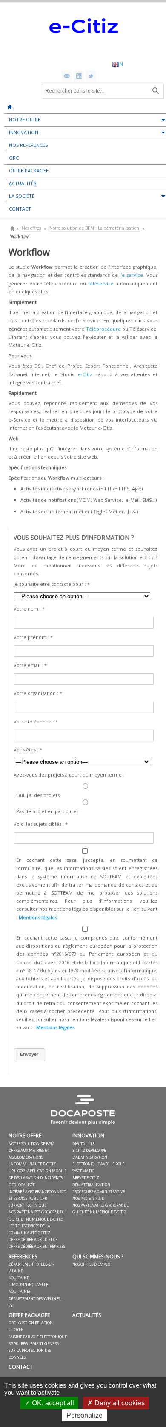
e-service (132, 275)
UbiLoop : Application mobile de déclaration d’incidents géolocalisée (37, 1177)
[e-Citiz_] (83, 49)
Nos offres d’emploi (92, 1264)
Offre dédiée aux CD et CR (33, 1239)
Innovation (88, 1135)
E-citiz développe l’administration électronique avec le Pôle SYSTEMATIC (98, 1161)
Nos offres (31, 228)
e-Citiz (85, 374)
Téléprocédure (104, 329)
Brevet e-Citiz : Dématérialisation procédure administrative (98, 1184)
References (23, 1256)
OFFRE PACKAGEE (29, 1315)
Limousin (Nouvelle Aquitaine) (28, 1288)
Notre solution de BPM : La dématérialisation (94, 228)
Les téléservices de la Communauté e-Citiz (29, 1229)
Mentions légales (38, 917)
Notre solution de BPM (31, 1143)
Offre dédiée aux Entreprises (37, 1246)
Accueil (10, 104)
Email (67, 76)
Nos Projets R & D (88, 1198)
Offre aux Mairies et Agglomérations (29, 1154)
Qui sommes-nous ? (97, 1256)
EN (120, 64)
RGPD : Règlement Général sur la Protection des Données (35, 1350)
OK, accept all (52, 1403)
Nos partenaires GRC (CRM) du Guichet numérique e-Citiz (100, 1208)
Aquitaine (19, 1278)
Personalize (84, 1415)
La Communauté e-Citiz (32, 1164)
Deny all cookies (119, 1403)
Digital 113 (83, 1143)
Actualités (86, 1315)
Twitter (91, 76)
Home (12, 228)
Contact (21, 1366)
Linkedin (79, 76)
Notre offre (25, 1135)
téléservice (101, 283)
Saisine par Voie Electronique (38, 1337)
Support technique (27, 1205)
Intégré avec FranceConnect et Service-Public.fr (37, 1195)
